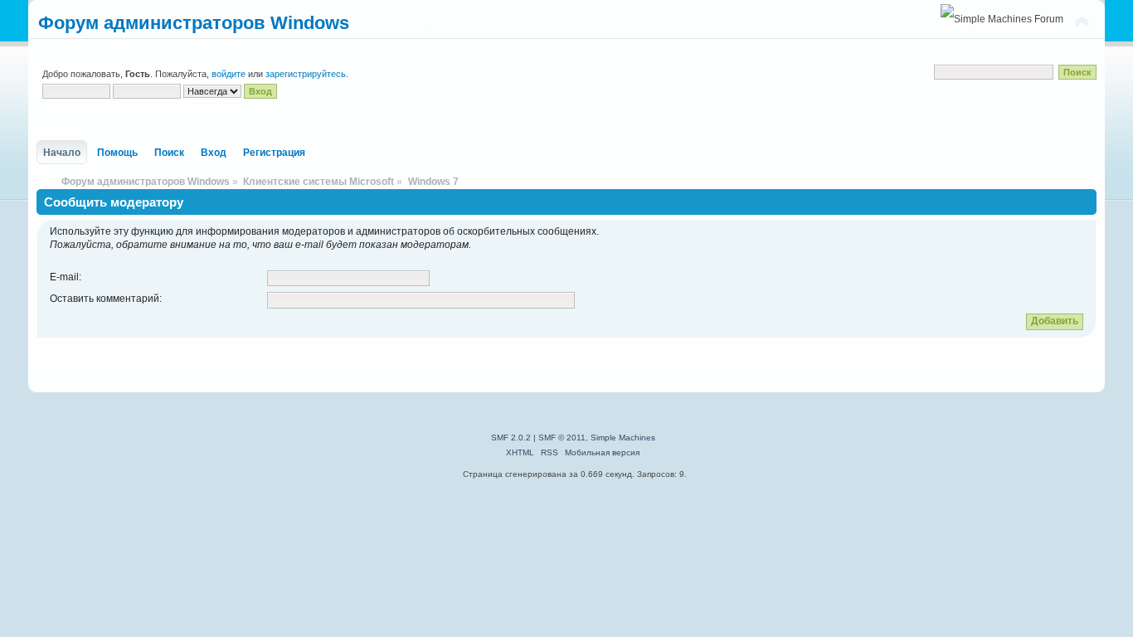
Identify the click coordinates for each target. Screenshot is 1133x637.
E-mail (64, 277)
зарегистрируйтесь (305, 74)
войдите (229, 74)
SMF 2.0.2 (511, 437)
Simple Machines (623, 437)
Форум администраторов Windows (193, 22)
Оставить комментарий (104, 298)
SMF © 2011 (562, 437)
